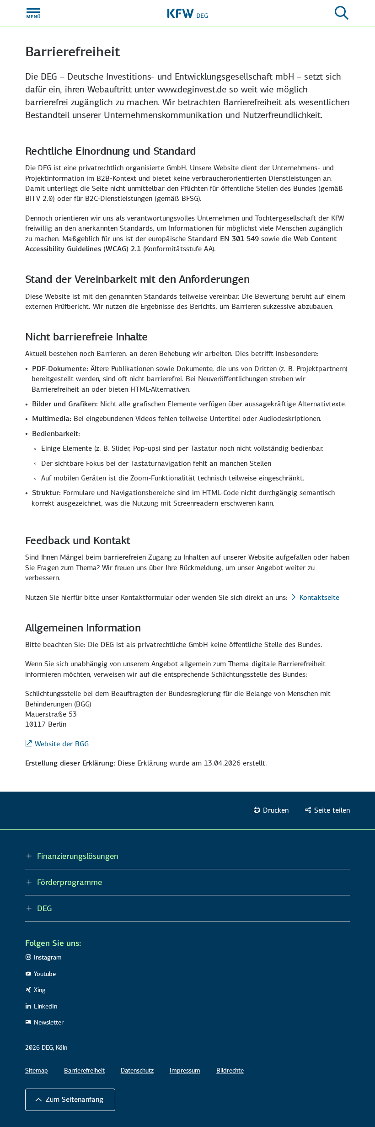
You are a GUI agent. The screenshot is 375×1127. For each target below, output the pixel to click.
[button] (70, 1100)
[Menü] (33, 13)
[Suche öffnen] (341, 13)
